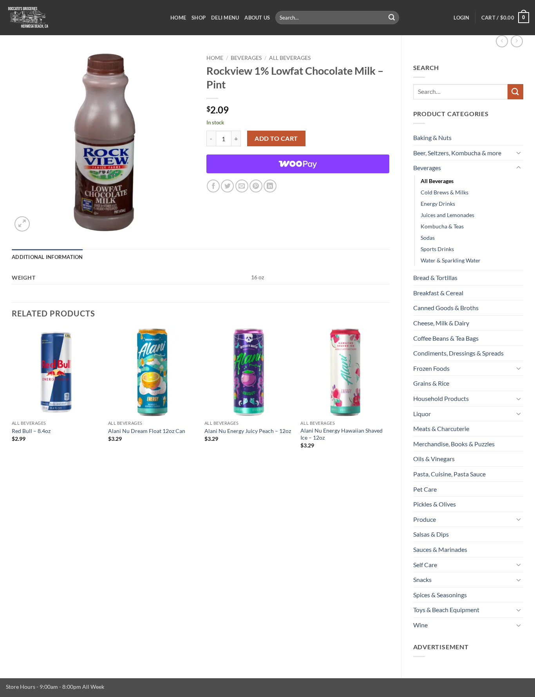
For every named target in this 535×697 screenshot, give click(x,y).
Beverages (427, 167)
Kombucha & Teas (442, 226)
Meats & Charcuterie (441, 428)
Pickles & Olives (434, 504)
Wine (420, 625)
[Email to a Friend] (241, 186)
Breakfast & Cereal (438, 292)
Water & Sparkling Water (451, 260)
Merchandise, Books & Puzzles (454, 443)
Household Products (441, 398)
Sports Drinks (437, 249)
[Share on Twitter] (227, 186)
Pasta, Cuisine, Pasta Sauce (449, 474)
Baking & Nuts (432, 137)
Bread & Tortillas (435, 277)
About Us (257, 17)
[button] (461, 18)
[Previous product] (517, 41)
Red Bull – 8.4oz (31, 431)
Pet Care (425, 489)
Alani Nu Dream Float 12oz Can (146, 431)
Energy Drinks (438, 203)
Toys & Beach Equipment (446, 609)
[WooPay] (297, 163)
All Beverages (437, 181)
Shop (199, 17)
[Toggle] (518, 152)
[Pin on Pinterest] (255, 186)
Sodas (428, 237)
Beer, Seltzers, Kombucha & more (457, 152)
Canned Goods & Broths (446, 307)
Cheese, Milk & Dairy (441, 323)
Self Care (425, 564)
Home (178, 17)
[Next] (389, 395)
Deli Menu (225, 17)
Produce (424, 519)
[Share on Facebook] (213, 186)
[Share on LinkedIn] (270, 186)
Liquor (422, 413)
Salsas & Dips (431, 534)
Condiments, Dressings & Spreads (458, 353)
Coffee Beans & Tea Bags (446, 338)
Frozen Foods (431, 368)
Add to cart (276, 138)
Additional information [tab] (47, 257)
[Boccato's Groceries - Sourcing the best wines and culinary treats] (82, 17)
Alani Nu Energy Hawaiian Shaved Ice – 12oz (341, 434)
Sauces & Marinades (440, 549)
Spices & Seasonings (440, 594)
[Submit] (392, 17)
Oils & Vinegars (434, 458)
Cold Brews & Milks (444, 192)
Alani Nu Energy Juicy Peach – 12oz (247, 431)
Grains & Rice (431, 383)
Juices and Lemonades (447, 215)
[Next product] (502, 41)
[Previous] (12, 395)
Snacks (422, 579)
